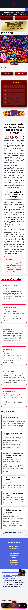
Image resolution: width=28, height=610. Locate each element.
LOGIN (7, 18)
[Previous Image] (1, 49)
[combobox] (12, 9)
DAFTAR (21, 18)
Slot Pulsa (14, 136)
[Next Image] (27, 49)
